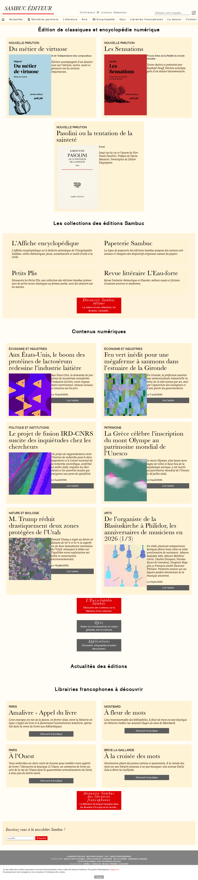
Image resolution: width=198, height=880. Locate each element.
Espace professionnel (120, 856)
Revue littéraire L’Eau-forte (141, 274)
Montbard (112, 706)
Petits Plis (24, 274)
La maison (175, 19)
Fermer (99, 877)
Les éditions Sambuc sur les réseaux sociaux (99, 861)
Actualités (16, 19)
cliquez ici (114, 869)
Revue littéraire (115, 864)
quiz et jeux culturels (74, 859)
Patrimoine (112, 427)
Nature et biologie (24, 513)
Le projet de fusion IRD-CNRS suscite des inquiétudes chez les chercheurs (51, 440)
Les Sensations (123, 49)
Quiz (123, 19)
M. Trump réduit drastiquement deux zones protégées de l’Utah (44, 526)
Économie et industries (28, 349)
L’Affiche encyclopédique (45, 244)
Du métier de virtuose (38, 49)
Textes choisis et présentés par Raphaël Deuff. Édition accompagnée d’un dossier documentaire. (166, 68)
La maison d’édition (76, 856)
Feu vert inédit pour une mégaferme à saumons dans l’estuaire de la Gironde (141, 361)
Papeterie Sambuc (128, 244)
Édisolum (96, 864)
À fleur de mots (125, 713)
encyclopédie (120, 859)
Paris (13, 706)
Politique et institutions (29, 427)
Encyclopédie (105, 19)
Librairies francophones (146, 19)
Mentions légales (94, 856)
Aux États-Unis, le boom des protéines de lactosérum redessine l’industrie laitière (47, 361)
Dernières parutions (44, 19)
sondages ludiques (137, 859)
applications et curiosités (99, 859)
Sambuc (87, 864)
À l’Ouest (21, 757)
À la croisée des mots (132, 757)
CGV (106, 856)
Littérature (70, 19)
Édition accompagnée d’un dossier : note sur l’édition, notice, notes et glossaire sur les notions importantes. (72, 67)
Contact (191, 19)
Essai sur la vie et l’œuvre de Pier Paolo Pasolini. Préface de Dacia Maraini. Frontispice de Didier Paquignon (118, 157)
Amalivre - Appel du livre (43, 713)
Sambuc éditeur (28, 9)
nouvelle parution (24, 43)
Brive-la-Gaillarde (119, 750)
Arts (85, 19)
